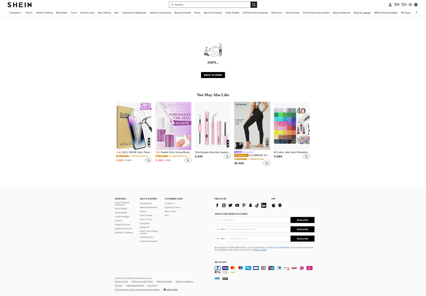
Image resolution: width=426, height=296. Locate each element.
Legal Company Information (122, 203)
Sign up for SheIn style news (231, 214)
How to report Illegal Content (149, 232)
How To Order (146, 215)
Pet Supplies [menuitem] (407, 12)
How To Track (146, 219)
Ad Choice (152, 285)
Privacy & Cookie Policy (279, 247)
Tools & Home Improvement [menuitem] (316, 12)
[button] (410, 5)
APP (273, 199)
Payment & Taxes (172, 207)
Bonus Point (170, 211)
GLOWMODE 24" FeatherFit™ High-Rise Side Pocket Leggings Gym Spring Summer (252, 155)
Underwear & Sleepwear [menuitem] (134, 12)
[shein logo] (19, 4)
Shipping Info (146, 203)
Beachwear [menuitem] (61, 12)
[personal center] (390, 5)
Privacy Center (121, 281)
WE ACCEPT (221, 262)
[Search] (253, 4)
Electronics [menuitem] (276, 12)
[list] (241, 205)
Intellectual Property (135, 285)
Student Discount (122, 224)
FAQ (167, 215)
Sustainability (121, 212)
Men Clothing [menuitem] (104, 12)
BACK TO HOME (213, 75)
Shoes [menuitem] (197, 12)
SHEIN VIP (145, 227)
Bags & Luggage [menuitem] (362, 12)
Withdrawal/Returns (149, 207)
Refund (143, 211)
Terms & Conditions (184, 281)
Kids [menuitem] (116, 12)
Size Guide (145, 223)
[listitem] (134, 134)
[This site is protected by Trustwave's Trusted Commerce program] (217, 278)
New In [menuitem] (29, 12)
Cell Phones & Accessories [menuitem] (255, 12)
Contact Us (170, 203)
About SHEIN (121, 208)
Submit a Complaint (124, 232)
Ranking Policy (146, 237)
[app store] (273, 207)
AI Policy (119, 285)
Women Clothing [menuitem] (44, 12)
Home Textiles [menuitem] (232, 12)
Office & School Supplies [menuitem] (386, 12)
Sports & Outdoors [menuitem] (213, 12)
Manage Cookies (164, 281)
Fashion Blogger (122, 216)
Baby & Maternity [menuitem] (342, 12)
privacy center (260, 250)
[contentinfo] (265, 270)
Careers (118, 220)
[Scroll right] (416, 12)
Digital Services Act (123, 228)
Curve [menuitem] (74, 12)
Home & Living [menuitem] (87, 12)
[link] (397, 4)
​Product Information (148, 241)
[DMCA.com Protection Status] (225, 278)
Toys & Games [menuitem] (292, 12)
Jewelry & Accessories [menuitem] (160, 12)
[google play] (280, 207)
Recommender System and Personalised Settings (137, 290)
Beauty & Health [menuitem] (182, 12)
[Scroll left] (412, 12)
